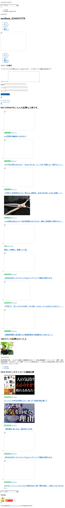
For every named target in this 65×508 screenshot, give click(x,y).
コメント (4, 81)
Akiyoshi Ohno (5, 357)
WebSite (6, 366)
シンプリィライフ (6, 2)
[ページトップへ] (1, 502)
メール (3, 87)
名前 (2, 84)
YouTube (6, 368)
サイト (3, 91)
